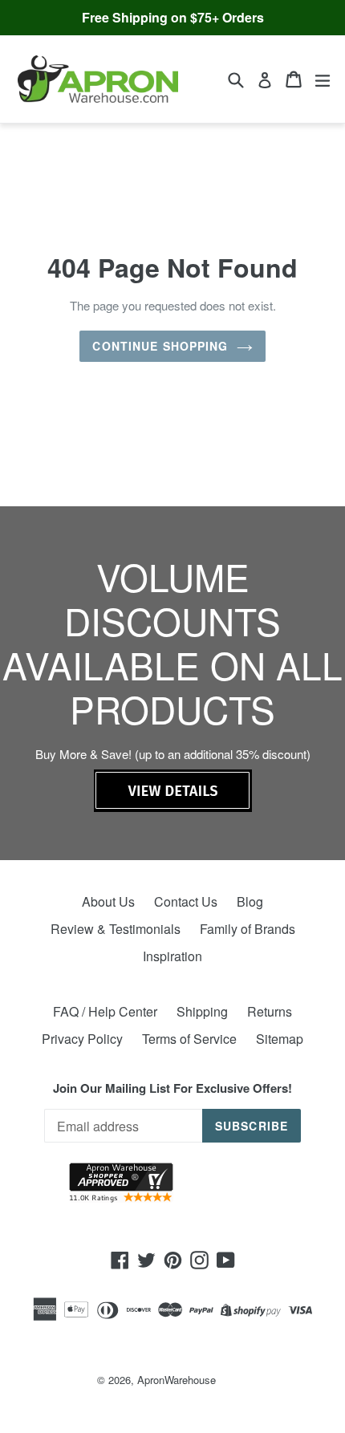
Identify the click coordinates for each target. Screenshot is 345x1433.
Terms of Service (189, 1038)
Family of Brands (247, 928)
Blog (250, 901)
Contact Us (185, 901)
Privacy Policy (82, 1038)
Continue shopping (160, 346)
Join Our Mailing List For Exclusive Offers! (172, 1088)
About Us (108, 901)
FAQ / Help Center (105, 1011)
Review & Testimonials (116, 928)
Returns (269, 1011)
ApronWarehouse (176, 1379)
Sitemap (279, 1038)
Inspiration (172, 956)
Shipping (202, 1011)
